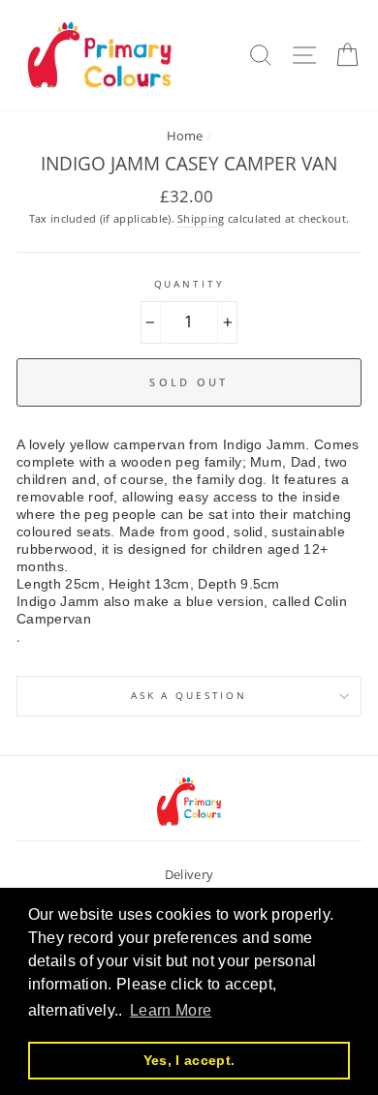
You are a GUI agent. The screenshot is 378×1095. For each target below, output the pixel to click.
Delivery (189, 874)
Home (185, 135)
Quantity (189, 284)
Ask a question (189, 695)
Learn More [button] (170, 1010)
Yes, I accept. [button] (189, 1060)
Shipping (201, 218)
